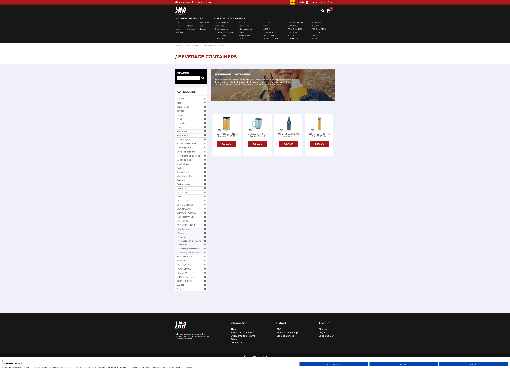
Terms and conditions (242, 332)
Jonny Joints (244, 26)
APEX (266, 26)
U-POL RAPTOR (319, 29)
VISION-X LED (318, 32)
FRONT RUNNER (295, 29)
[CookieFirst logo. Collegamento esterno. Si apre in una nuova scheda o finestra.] (3, 361)
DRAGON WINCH (295, 23)
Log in (322, 2)
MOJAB (291, 35)
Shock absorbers (222, 29)
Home (178, 46)
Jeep (189, 23)
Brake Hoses (244, 35)
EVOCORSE (293, 26)
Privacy (235, 339)
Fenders (242, 32)
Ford (201, 26)
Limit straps (219, 38)
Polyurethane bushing (224, 32)
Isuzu (178, 29)
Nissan (190, 26)
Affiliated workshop (287, 332)
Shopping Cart (326, 336)
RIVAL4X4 (316, 26)
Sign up (314, 2)
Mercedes (191, 29)
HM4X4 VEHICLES (222, 23)
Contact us (237, 342)
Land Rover (204, 23)
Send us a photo (285, 336)
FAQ (279, 329)
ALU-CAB (267, 23)
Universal (243, 38)
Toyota (179, 26)
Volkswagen (181, 32)
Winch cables (220, 35)
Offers (315, 38)
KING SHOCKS (294, 32)
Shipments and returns (243, 336)
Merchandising (245, 29)
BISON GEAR (269, 35)
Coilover (242, 23)
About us (236, 329)
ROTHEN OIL (293, 38)
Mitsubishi (203, 29)
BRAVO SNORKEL (271, 38)
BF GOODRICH (270, 32)
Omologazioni (221, 26)
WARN (315, 35)
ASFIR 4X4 (268, 29)
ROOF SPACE (318, 23)
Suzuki (178, 23)
